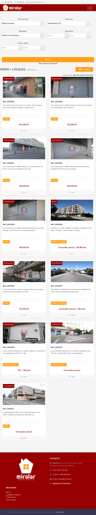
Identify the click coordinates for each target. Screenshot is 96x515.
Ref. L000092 (8, 102)
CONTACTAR (11, 497)
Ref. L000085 (8, 286)
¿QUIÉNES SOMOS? (13, 495)
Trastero (54, 201)
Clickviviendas (59, 512)
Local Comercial (9, 79)
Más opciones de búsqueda (48, 63)
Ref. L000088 (56, 102)
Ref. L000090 (56, 163)
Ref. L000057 (56, 286)
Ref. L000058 (8, 347)
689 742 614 (8, 2)
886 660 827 (20, 2)
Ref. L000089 (8, 224)
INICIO (8, 492)
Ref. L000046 (56, 224)
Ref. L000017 (8, 409)
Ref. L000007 (56, 347)
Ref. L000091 (8, 163)
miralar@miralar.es (36, 2)
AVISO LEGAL (11, 500)
